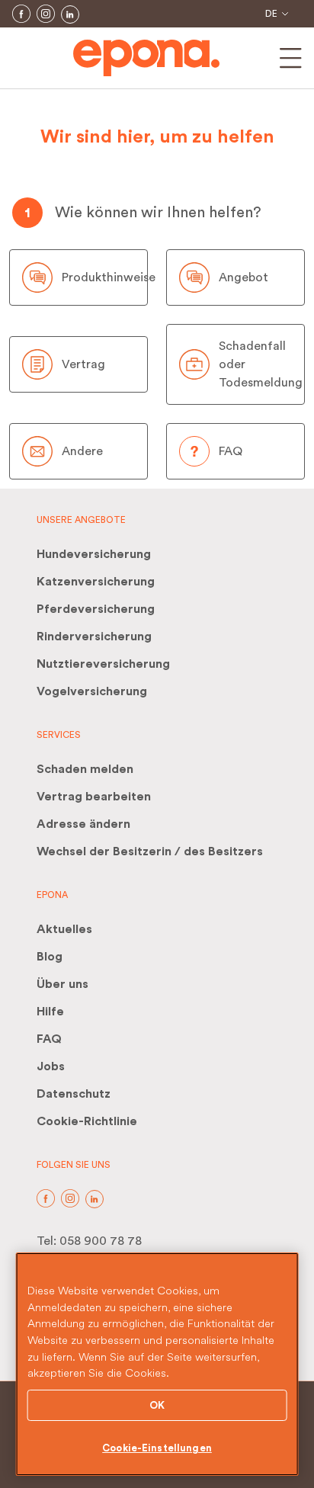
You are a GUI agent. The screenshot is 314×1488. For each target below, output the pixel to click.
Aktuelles (64, 929)
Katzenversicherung (96, 582)
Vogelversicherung (92, 691)
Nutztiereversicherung (103, 664)
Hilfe (50, 1011)
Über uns (62, 984)
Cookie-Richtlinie (87, 1121)
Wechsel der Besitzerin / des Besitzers (150, 851)
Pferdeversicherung (96, 609)
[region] (157, 1364)
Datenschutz (74, 1094)
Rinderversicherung (94, 636)
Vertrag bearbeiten (94, 796)
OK (157, 1405)
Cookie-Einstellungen (157, 1448)
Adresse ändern (83, 824)
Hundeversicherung (94, 554)
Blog (49, 957)
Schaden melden (85, 769)
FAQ (49, 1039)
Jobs (51, 1066)
